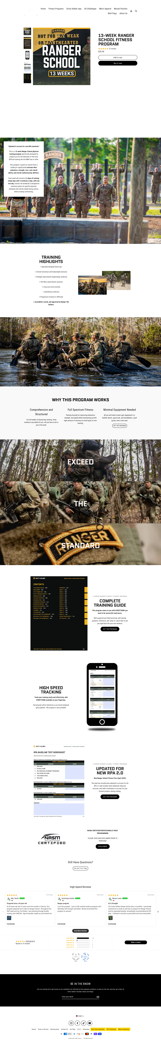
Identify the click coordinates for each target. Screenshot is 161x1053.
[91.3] (76, 956)
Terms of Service (43, 1029)
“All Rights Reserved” (88, 1038)
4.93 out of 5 (30, 941)
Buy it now (118, 63)
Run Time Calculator (97, 1029)
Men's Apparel (105, 9)
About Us (123, 13)
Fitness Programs (56, 9)
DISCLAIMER (102, 846)
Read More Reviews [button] (80, 931)
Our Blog (72, 1029)
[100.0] (85, 956)
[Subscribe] (97, 997)
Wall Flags (112, 13)
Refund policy (54, 1029)
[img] (12, 895)
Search (34, 1029)
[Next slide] (158, 912)
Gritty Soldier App (73, 9)
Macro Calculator (123, 1029)
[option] (80, 351)
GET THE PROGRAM (119, 426)
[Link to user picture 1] (9, 918)
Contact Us (64, 1029)
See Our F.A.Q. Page (80, 868)
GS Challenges (90, 9)
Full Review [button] (11, 924)
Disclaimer (86, 1029)
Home (43, 9)
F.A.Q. (79, 1029)
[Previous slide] (2, 912)
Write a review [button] (135, 942)
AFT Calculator (111, 1029)
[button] (103, 49)
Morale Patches (120, 9)
